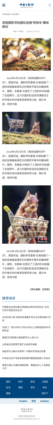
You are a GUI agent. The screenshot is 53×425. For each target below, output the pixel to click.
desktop (44, 401)
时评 (20, 382)
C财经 (45, 382)
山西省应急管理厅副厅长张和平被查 (19, 344)
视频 (20, 387)
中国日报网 (6, 14)
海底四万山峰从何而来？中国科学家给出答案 (24, 351)
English (23, 401)
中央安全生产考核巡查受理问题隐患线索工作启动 (26, 358)
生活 (8, 387)
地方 (45, 387)
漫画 (8, 393)
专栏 (32, 387)
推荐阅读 (8, 298)
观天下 (45, 393)
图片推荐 (15, 14)
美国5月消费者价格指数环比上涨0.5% (20, 337)
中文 (34, 401)
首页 (8, 382)
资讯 (32, 382)
